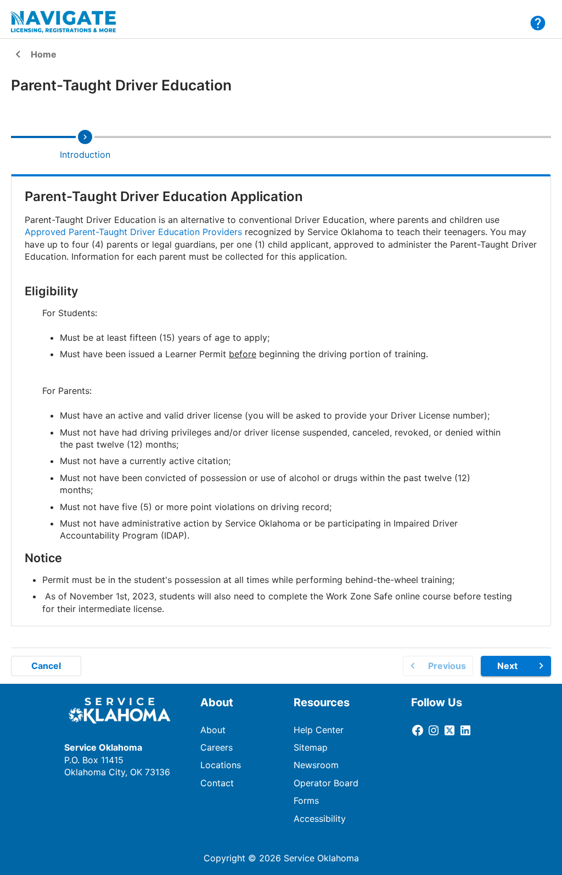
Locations (220, 764)
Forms (306, 800)
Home (34, 55)
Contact (217, 782)
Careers (216, 747)
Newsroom (316, 764)
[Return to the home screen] (70, 21)
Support (538, 23)
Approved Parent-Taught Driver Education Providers (133, 231)
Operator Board (326, 782)
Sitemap (311, 747)
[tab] (85, 144)
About (213, 729)
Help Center (319, 729)
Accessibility (320, 818)
